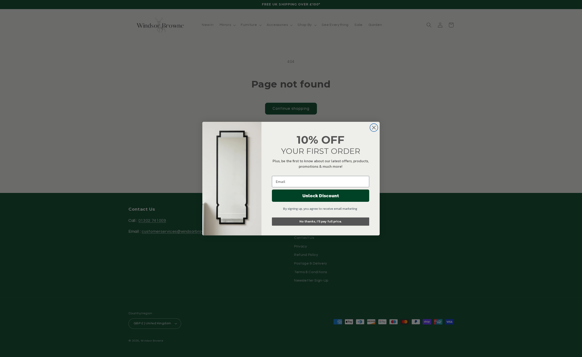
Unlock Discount (320, 195)
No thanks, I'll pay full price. (320, 221)
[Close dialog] (374, 128)
